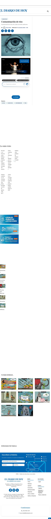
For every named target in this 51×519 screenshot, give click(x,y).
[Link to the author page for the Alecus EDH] (4, 27)
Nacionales (30, 457)
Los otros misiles (22, 389)
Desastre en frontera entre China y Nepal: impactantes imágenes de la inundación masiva (3, 160)
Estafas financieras (39, 402)
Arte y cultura (30, 465)
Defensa (2, 309)
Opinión (44, 457)
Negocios (45, 459)
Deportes (45, 461)
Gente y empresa (36, 465)
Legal (39, 481)
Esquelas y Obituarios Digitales (40, 491)
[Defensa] (2, 305)
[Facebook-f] (10, 490)
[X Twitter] (9, 30)
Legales (40, 488)
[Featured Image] (8, 389)
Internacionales (37, 459)
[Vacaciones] (2, 266)
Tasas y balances (42, 494)
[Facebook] (2, 30)
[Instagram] (13, 490)
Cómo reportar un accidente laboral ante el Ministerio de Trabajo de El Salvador (10, 160)
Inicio (29, 481)
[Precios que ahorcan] (2, 286)
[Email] (5, 30)
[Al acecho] (2, 297)
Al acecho (2, 301)
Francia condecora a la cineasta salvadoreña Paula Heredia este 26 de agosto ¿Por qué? (3, 184)
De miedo (20, 415)
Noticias (30, 483)
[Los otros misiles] (2, 276)
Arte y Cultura (31, 493)
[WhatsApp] (12, 30)
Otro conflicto (4, 415)
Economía (30, 487)
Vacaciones (3, 389)
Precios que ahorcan (39, 389)
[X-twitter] (17, 490)
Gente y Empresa (32, 495)
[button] (48, 11)
